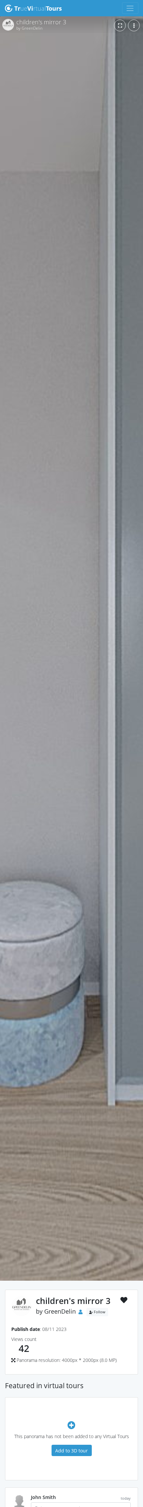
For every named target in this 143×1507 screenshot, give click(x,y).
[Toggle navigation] (130, 8)
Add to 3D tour (71, 1450)
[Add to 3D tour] (71, 1424)
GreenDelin (60, 1311)
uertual (38, 8)
